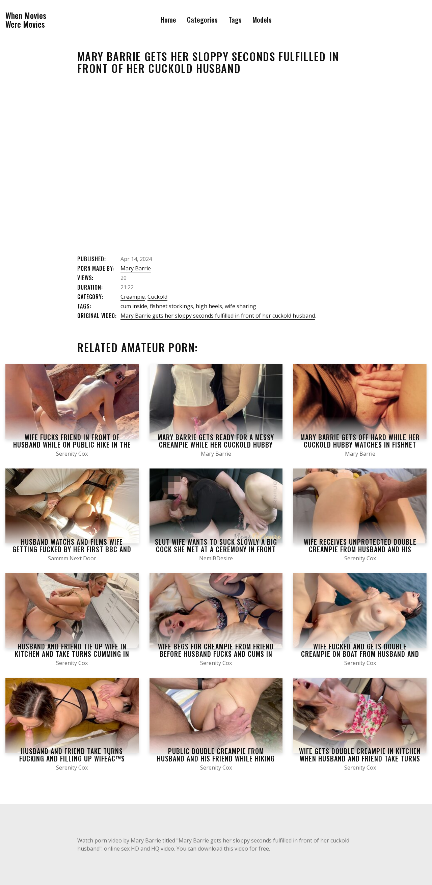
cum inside (133, 306)
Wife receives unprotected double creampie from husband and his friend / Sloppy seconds (360, 549)
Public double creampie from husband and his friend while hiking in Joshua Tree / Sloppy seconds (216, 758)
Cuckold (157, 296)
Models (262, 20)
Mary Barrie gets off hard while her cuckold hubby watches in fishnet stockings (360, 444)
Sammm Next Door (72, 558)
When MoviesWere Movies (25, 20)
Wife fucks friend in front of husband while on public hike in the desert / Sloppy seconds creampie (72, 444)
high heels (209, 306)
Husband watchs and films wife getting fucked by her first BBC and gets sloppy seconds (71, 549)
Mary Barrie (135, 268)
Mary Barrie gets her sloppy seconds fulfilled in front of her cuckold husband (217, 315)
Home (168, 20)
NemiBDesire (216, 558)
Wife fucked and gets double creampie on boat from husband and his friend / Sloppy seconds (360, 653)
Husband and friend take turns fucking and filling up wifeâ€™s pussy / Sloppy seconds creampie (72, 758)
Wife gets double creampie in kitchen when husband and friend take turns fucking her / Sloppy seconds (360, 758)
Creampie (132, 296)
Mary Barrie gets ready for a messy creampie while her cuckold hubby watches (216, 444)
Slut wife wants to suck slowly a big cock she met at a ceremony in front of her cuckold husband (216, 549)
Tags (235, 20)
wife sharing (240, 306)
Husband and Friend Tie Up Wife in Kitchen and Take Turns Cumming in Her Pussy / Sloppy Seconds (72, 653)
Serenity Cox (72, 453)
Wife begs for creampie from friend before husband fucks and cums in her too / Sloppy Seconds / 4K (216, 653)
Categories (202, 20)
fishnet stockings (171, 306)
